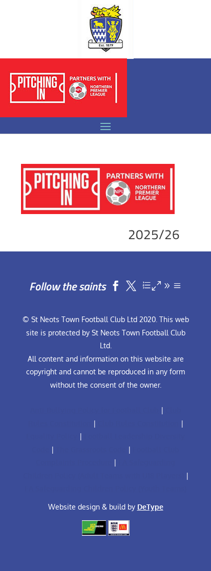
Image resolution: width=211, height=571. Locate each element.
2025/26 (154, 234)
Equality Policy (51, 436)
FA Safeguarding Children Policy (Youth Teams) (105, 488)
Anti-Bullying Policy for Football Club (94, 410)
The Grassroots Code (91, 449)
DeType (150, 506)
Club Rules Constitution (138, 423)
